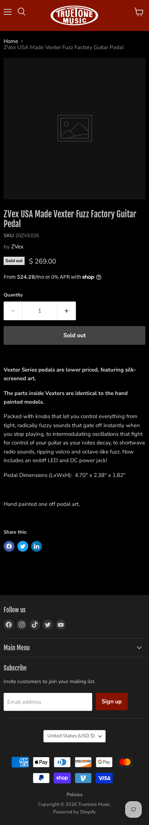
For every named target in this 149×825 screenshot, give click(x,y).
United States (71, 736)
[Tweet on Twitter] (22, 546)
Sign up (112, 701)
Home (11, 41)
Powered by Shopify (74, 812)
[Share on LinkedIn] (36, 546)
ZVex (17, 246)
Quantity (13, 295)
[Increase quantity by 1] (67, 310)
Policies (74, 794)
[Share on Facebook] (9, 546)
